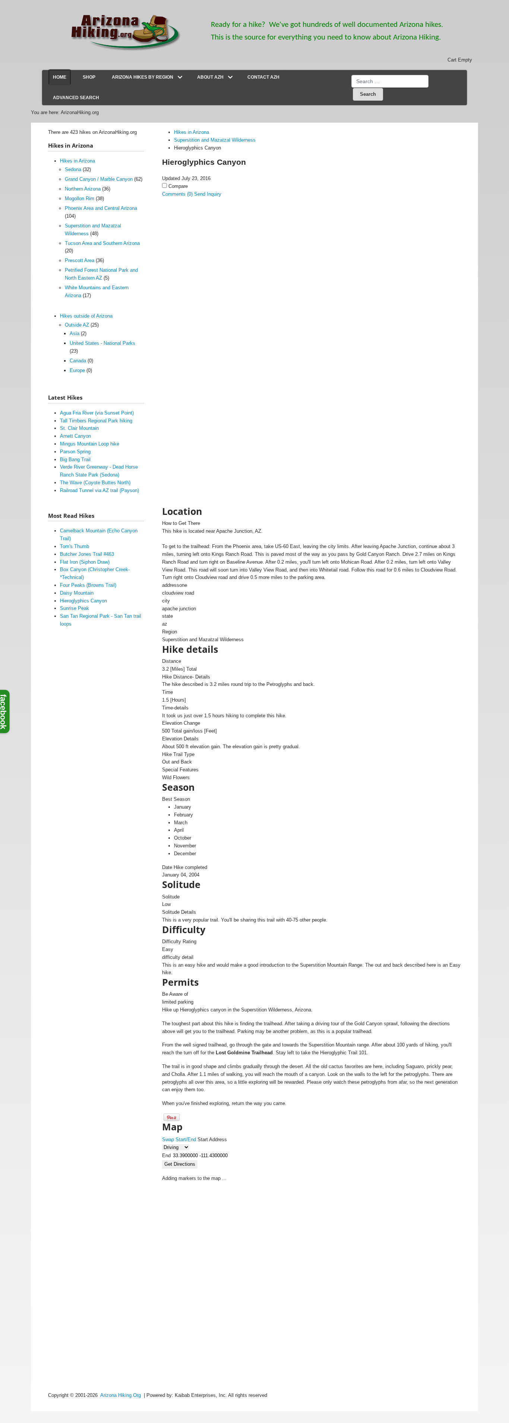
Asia (74, 333)
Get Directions (179, 1164)
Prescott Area (79, 260)
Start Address (212, 1139)
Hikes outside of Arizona (86, 316)
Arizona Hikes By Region (142, 77)
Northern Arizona (83, 189)
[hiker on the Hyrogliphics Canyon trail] (220, 338)
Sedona (73, 169)
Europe (77, 370)
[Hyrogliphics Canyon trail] (220, 412)
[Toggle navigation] (180, 77)
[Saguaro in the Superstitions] (220, 375)
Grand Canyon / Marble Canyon (99, 179)
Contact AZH (263, 77)
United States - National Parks (102, 343)
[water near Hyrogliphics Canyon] (220, 300)
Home (59, 77)
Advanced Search (76, 97)
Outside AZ (77, 325)
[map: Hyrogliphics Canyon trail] (220, 450)
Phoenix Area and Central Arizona (101, 208)
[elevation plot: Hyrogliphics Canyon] (220, 487)
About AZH (210, 77)
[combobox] (390, 81)
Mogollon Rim (79, 198)
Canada (78, 360)
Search (368, 94)
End (166, 1155)
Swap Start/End (179, 1139)
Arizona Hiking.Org (120, 1395)
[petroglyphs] (220, 240)
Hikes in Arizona (77, 161)
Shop (89, 77)
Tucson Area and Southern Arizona (102, 243)
